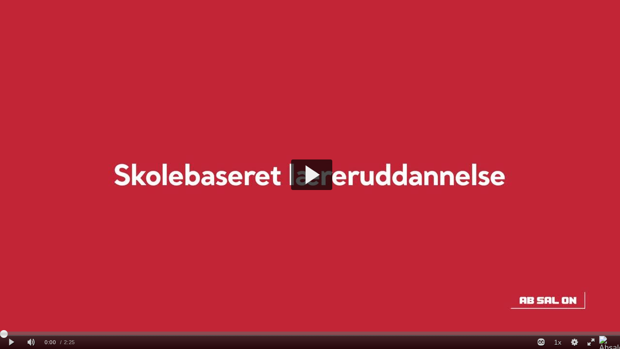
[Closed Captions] (541, 342)
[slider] (310, 333)
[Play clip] (11, 342)
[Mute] (31, 342)
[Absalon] (609, 342)
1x (557, 342)
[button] (311, 174)
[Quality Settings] (574, 342)
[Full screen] (591, 342)
